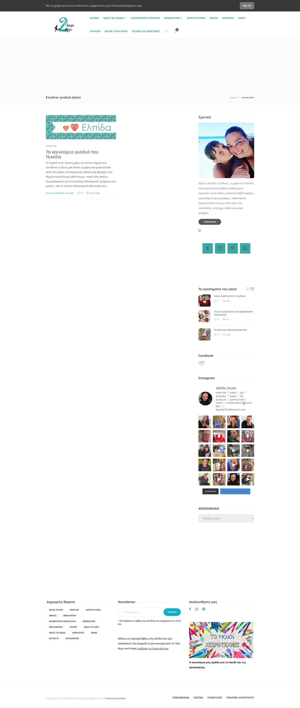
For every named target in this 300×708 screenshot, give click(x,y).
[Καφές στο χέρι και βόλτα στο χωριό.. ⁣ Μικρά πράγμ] (247, 450)
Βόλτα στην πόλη (116, 31)
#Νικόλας (74, 610)
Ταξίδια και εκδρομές (146, 31)
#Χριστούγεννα (93, 610)
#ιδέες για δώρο (91, 627)
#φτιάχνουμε (72, 638)
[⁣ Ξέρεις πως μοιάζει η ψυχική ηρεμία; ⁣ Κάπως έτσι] (233, 479)
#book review (56, 610)
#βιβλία (52, 615)
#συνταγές (54, 638)
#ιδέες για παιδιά (57, 633)
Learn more (210, 221)
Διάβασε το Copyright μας (153, 648)
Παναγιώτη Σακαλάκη (115, 698)
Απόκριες (228, 18)
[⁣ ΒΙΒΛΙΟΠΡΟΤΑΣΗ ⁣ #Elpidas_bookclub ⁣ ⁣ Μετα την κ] (247, 465)
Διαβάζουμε (172, 18)
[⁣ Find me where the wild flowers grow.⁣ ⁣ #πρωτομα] (204, 465)
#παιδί (94, 633)
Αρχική (233, 97)
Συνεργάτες (214, 697)
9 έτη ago (69, 193)
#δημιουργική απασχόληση (62, 621)
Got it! (247, 5)
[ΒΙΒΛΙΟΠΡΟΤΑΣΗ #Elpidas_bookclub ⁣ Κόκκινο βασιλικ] (204, 436)
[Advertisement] (150, 64)
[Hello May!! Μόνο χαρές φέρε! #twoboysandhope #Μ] (219, 465)
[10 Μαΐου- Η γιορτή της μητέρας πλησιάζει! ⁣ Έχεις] (247, 479)
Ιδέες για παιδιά (113, 18)
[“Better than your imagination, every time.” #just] (204, 422)
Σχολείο (95, 31)
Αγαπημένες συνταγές (145, 18)
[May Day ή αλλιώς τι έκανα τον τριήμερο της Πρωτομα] (233, 450)
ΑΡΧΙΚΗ (94, 18)
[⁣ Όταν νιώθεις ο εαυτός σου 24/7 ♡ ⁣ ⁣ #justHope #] (204, 479)
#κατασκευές (78, 633)
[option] (226, 317)
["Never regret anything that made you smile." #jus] (233, 422)
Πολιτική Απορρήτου (240, 697)
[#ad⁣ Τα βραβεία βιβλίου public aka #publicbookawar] (219, 450)
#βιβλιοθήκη (69, 615)
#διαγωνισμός (56, 627)
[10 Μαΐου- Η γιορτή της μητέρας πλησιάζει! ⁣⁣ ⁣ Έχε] (219, 479)
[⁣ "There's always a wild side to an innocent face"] (233, 436)
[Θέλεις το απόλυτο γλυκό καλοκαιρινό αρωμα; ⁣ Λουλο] (247, 436)
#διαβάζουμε (89, 621)
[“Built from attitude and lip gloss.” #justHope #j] (247, 422)
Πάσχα (214, 18)
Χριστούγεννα (196, 18)
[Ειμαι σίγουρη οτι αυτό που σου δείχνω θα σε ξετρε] (219, 436)
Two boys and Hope (55, 193)
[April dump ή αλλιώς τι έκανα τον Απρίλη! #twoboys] (233, 465)
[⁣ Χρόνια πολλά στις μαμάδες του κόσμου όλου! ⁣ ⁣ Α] (204, 450)
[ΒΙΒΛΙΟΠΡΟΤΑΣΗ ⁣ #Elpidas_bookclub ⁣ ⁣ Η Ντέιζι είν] (219, 422)
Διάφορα (51, 146)
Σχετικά (198, 697)
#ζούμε (73, 627)
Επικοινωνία (181, 697)
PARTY (242, 18)
